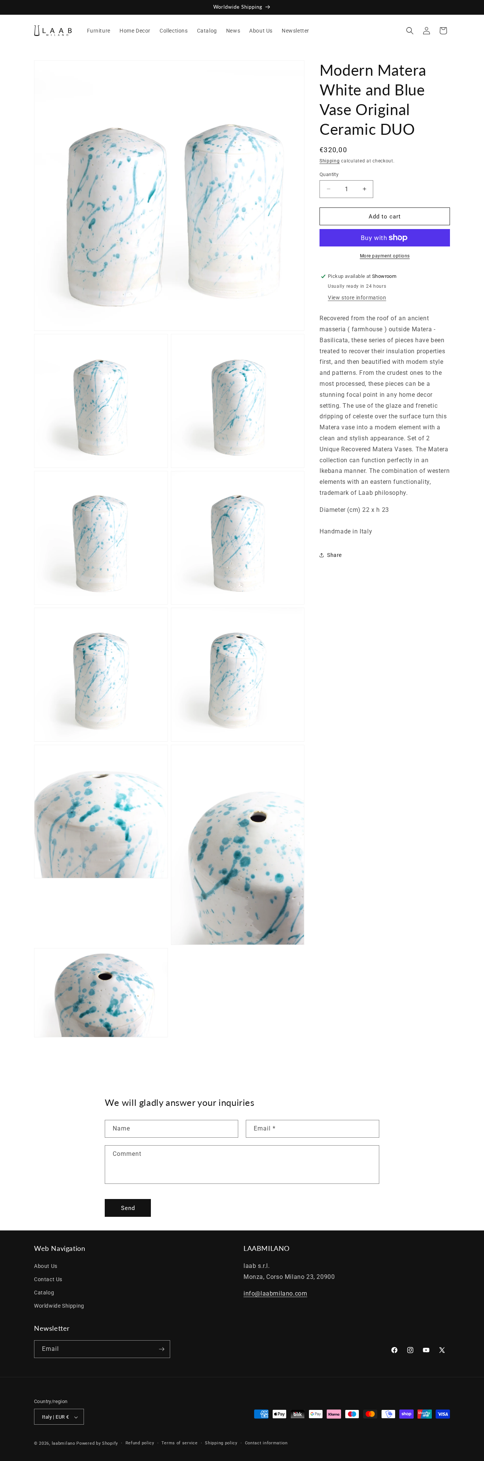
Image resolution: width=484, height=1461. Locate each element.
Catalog (44, 1292)
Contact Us (48, 1279)
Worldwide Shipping (59, 1306)
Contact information (266, 1443)
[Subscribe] (161, 1349)
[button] (410, 30)
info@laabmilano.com (275, 1293)
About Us (45, 1266)
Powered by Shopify (97, 1443)
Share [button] (334, 555)
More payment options (385, 256)
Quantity (329, 174)
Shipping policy (221, 1443)
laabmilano (63, 1443)
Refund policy (140, 1443)
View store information (357, 298)
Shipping (330, 161)
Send (128, 1207)
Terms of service (179, 1443)
